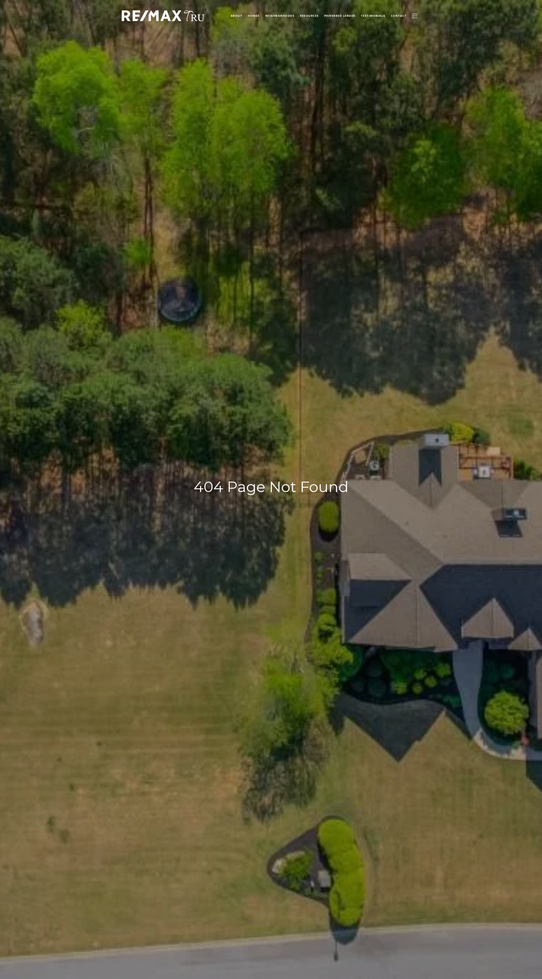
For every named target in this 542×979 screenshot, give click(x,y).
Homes (254, 16)
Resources (309, 16)
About (237, 16)
